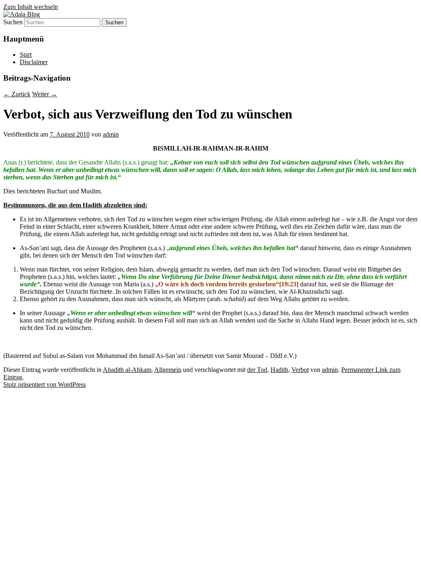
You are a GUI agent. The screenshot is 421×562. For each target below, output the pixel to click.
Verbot (300, 369)
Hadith (279, 369)
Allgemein (167, 369)
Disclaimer (34, 61)
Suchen (13, 22)
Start (26, 54)
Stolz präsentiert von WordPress (44, 384)
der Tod (257, 369)
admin (111, 134)
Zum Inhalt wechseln (30, 6)
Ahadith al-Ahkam (127, 369)
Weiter (44, 94)
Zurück (16, 94)
